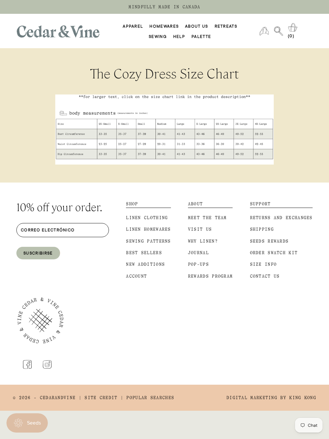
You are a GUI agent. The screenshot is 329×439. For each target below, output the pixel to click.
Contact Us (265, 276)
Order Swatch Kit (274, 252)
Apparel (133, 26)
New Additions (145, 264)
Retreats (226, 26)
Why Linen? (203, 241)
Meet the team (207, 217)
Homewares (164, 26)
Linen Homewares (148, 229)
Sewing (158, 36)
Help (179, 36)
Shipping (262, 229)
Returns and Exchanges (281, 217)
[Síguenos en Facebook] (27, 364)
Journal (198, 252)
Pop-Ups (198, 264)
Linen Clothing (147, 217)
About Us (196, 26)
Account (136, 276)
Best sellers (144, 252)
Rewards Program (210, 276)
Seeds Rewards (269, 241)
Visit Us (200, 229)
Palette (201, 36)
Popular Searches (150, 397)
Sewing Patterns (148, 241)
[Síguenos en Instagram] (47, 364)
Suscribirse (38, 252)
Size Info (263, 264)
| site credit (98, 397)
